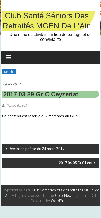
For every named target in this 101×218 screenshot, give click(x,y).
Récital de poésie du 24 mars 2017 (36, 149)
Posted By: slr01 (17, 105)
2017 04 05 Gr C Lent (75, 163)
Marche (9, 72)
